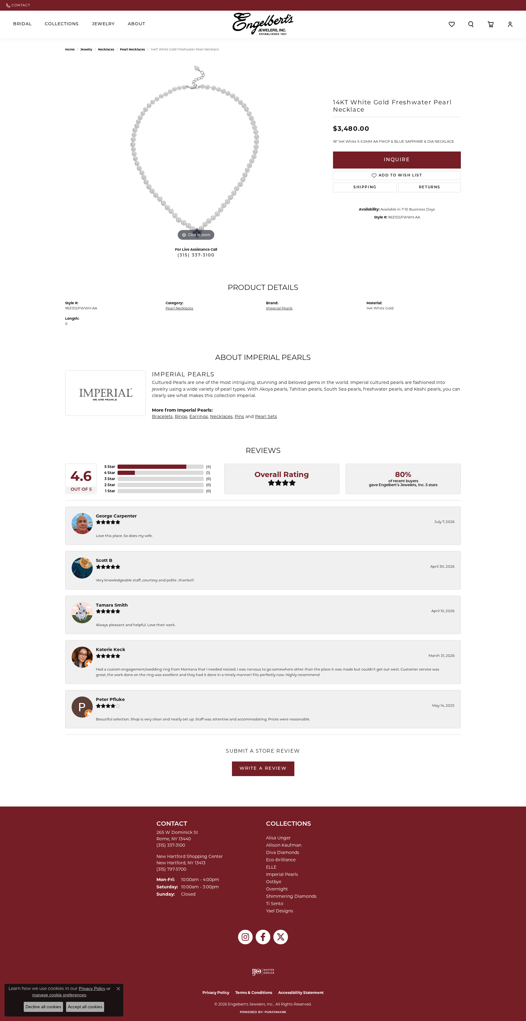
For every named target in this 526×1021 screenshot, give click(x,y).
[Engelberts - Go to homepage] (263, 24)
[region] (196, 151)
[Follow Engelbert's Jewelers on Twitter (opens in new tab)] (280, 937)
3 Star (109, 478)
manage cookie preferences (59, 994)
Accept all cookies (85, 1006)
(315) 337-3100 (196, 255)
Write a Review (263, 768)
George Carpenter (116, 516)
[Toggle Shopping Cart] (491, 24)
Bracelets (162, 416)
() (208, 466)
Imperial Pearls (279, 308)
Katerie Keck (110, 649)
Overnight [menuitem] (277, 889)
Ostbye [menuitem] (273, 881)
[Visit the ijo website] (263, 971)
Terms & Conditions (253, 992)
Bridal (22, 24)
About (136, 24)
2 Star (109, 485)
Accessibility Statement (301, 992)
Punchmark (275, 1012)
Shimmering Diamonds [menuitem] (291, 896)
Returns (429, 187)
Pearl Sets (266, 416)
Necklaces (106, 49)
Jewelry (103, 24)
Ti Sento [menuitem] (274, 903)
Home (70, 49)
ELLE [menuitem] (271, 867)
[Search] (471, 24)
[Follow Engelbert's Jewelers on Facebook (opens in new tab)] (263, 937)
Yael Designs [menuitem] (279, 911)
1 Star (110, 491)
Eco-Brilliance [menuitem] (281, 859)
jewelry (86, 49)
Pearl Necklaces (132, 49)
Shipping (365, 187)
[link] (18, 5)
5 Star (109, 466)
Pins (239, 416)
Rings (181, 416)
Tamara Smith (112, 605)
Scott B (104, 560)
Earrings (198, 416)
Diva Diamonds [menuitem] (282, 852)
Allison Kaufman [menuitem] (283, 845)
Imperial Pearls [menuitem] (282, 874)
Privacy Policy (215, 992)
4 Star (109, 472)
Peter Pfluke (110, 699)
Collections (62, 24)
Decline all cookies (43, 1006)
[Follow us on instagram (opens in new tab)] (245, 937)
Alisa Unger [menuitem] (278, 838)
